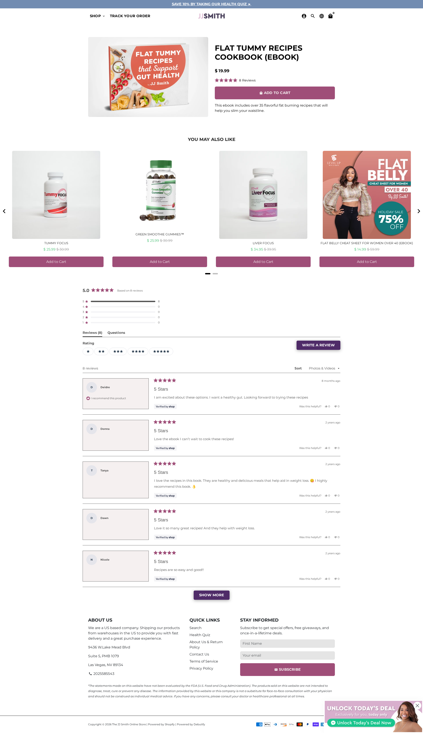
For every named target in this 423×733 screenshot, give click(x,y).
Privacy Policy (201, 668)
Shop (98, 16)
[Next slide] (418, 211)
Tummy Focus (56, 243)
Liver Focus (263, 243)
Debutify (199, 724)
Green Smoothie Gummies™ (159, 234)
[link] (373, 716)
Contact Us (199, 654)
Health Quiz (199, 635)
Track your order (130, 16)
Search (195, 628)
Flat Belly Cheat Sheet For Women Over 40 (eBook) (367, 243)
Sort (299, 368)
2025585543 (101, 674)
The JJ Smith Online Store (129, 724)
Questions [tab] (116, 333)
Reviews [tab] (92, 333)
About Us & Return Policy (206, 644)
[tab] (207, 273)
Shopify (170, 724)
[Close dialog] (417, 705)
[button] (235, 80)
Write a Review (321, 346)
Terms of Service (203, 661)
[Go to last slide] (4, 211)
